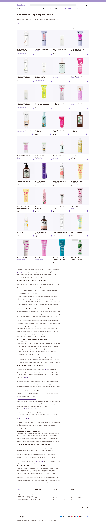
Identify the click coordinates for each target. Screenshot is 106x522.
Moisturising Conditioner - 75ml (60, 207)
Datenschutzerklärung (33, 520)
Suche (72, 499)
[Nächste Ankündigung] (89, 1)
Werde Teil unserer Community (59, 499)
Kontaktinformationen (52, 520)
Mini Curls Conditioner (77, 232)
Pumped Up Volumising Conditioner (59, 103)
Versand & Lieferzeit (39, 499)
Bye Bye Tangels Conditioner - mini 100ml (41, 156)
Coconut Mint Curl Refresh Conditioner (42, 130)
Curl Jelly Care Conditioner (78, 76)
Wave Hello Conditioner (41, 49)
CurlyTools (21, 520)
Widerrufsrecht (38, 497)
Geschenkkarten (38, 493)
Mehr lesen (19, 23)
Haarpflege (34, 8)
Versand (42, 520)
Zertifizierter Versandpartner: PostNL (60, 493)
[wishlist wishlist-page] (86, 5)
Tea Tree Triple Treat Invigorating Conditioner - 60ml (24, 104)
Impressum (46, 520)
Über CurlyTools (56, 491)
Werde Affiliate (56, 497)
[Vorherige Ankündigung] (16, 1)
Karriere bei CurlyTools (57, 495)
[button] (88, 5)
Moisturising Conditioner (23, 181)
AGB (39, 520)
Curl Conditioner (75, 155)
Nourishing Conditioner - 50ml (23, 156)
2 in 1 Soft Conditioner (23, 232)
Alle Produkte (73, 491)
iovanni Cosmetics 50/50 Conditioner (27, 399)
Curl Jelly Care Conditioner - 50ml (60, 130)
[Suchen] (31, 5)
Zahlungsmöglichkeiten (39, 491)
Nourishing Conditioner (77, 103)
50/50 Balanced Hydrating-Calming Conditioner (22, 50)
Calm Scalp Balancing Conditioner (40, 233)
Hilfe (78, 8)
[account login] (84, 5)
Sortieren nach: (68, 28)
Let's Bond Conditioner (77, 207)
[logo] (21, 5)
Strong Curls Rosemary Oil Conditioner (78, 182)
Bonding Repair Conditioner (75, 130)
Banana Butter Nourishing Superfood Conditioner (24, 207)
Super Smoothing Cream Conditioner (59, 182)
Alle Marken (19, 8)
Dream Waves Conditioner (42, 258)
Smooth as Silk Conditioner (60, 232)
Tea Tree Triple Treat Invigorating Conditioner (23, 76)
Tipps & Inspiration (75, 495)
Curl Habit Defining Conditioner (40, 182)
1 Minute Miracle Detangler (24, 130)
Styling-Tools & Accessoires (46, 8)
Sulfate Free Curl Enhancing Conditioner (77, 258)
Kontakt (36, 495)
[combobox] (52, 5)
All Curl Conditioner (58, 76)
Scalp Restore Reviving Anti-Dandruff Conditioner (42, 103)
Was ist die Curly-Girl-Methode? (77, 497)
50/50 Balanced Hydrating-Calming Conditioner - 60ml (40, 77)
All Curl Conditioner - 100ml (58, 156)
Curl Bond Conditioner (23, 258)
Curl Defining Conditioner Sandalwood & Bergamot (60, 258)
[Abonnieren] (36, 507)
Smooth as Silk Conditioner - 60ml (60, 49)
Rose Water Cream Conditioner (40, 207)
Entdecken (27, 8)
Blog (72, 493)
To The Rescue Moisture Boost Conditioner (77, 49)
